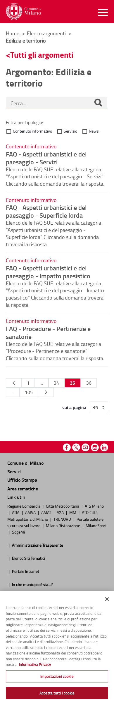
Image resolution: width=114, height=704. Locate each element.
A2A (61, 512)
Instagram (95, 447)
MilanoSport (96, 525)
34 (56, 383)
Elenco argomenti (47, 33)
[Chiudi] (107, 599)
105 (29, 392)
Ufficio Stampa (22, 479)
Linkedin (104, 447)
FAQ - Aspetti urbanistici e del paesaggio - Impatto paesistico (48, 271)
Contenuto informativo (32, 131)
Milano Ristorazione (63, 525)
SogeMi (18, 532)
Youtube (85, 447)
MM (73, 512)
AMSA (31, 512)
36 (88, 383)
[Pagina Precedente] (13, 383)
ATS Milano (94, 506)
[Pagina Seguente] (45, 392)
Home (12, 33)
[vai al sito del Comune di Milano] (23, 11)
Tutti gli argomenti (41, 54)
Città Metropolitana (63, 506)
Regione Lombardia (24, 506)
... (41, 383)
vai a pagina (74, 407)
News (94, 131)
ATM (16, 512)
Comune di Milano (25, 463)
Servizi (14, 471)
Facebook (67, 447)
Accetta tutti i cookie (57, 693)
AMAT (46, 512)
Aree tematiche (22, 488)
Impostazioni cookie (56, 676)
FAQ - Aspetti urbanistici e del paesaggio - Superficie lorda (46, 211)
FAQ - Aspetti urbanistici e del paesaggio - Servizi (46, 157)
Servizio (70, 131)
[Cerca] (98, 103)
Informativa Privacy (35, 664)
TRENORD (62, 519)
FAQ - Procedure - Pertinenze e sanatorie (48, 332)
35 (72, 382)
